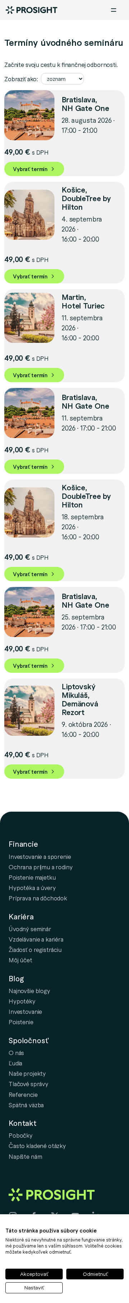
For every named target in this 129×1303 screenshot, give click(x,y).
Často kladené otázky (37, 1145)
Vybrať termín (30, 168)
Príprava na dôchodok (38, 898)
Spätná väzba (26, 1105)
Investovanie (25, 1011)
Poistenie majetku (32, 877)
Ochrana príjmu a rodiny (41, 867)
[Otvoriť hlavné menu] (113, 10)
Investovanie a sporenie (40, 856)
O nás (16, 1052)
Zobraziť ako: (21, 79)
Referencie (23, 1094)
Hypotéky (22, 1001)
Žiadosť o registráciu (35, 949)
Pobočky (21, 1135)
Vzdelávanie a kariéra (36, 939)
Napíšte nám (25, 1156)
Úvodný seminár (30, 929)
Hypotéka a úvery (32, 887)
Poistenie (21, 1022)
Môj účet (20, 960)
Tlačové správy (28, 1084)
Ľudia (15, 1063)
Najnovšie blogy (29, 991)
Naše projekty (27, 1073)
